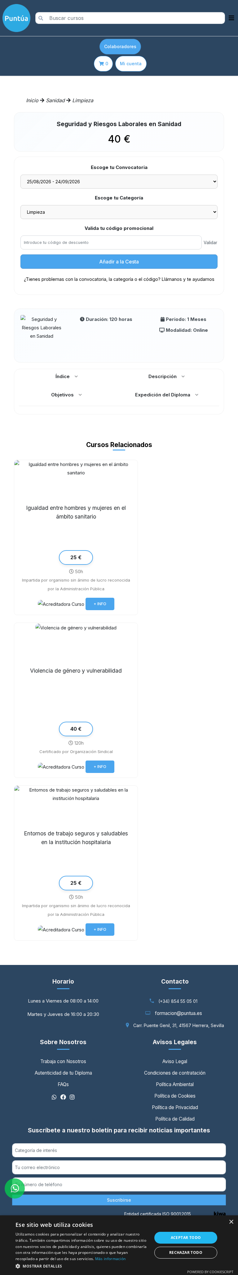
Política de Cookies (175, 1096)
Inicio (32, 100)
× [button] (231, 1222)
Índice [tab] (62, 376)
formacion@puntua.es (178, 1013)
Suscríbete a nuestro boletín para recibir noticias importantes (119, 1130)
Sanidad (56, 100)
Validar (210, 242)
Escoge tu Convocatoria (119, 167)
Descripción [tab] (162, 376)
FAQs (63, 1084)
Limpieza (82, 100)
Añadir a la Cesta (119, 261)
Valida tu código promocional (119, 228)
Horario (63, 981)
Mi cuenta (131, 63)
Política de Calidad (175, 1119)
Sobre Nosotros (63, 1042)
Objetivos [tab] (62, 395)
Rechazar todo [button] (185, 1252)
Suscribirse (119, 1200)
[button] (81, 1266)
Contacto (175, 981)
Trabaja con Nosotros (63, 1061)
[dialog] (119, 1245)
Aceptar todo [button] (186, 1237)
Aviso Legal (174, 1061)
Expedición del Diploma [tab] (162, 395)
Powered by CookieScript (210, 1271)
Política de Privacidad (175, 1107)
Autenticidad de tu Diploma (63, 1073)
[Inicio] (15, 18)
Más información (110, 1258)
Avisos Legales (175, 1042)
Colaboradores (120, 46)
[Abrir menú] (231, 18)
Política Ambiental (175, 1084)
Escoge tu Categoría (119, 198)
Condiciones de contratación (174, 1073)
